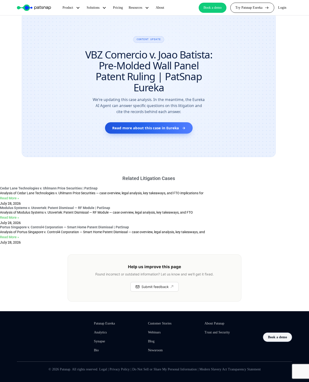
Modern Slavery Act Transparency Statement (230, 369)
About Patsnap (214, 323)
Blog (151, 341)
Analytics (100, 332)
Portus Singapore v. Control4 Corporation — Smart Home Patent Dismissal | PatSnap (64, 227)
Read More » (9, 198)
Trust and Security (217, 332)
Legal (103, 369)
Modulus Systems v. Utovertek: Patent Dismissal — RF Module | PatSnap (55, 208)
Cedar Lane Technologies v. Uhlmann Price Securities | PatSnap (49, 188)
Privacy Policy (120, 369)
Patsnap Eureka (104, 323)
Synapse (99, 341)
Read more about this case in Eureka (148, 127)
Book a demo (277, 337)
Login (282, 7)
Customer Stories (159, 323)
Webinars (154, 332)
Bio (96, 350)
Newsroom (155, 350)
